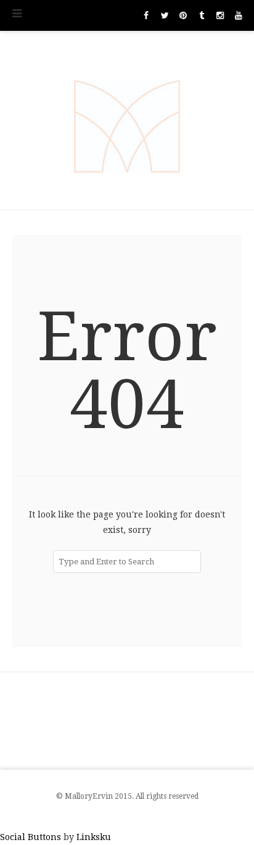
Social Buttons (30, 837)
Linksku (93, 837)
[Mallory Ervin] (127, 120)
